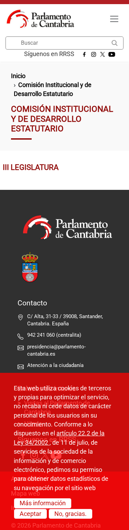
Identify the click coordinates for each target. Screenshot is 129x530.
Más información (43, 503)
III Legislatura (30, 167)
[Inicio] (43, 19)
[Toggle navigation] (114, 18)
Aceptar (30, 513)
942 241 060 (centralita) (54, 335)
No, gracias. (70, 513)
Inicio (18, 76)
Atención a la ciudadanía (56, 365)
